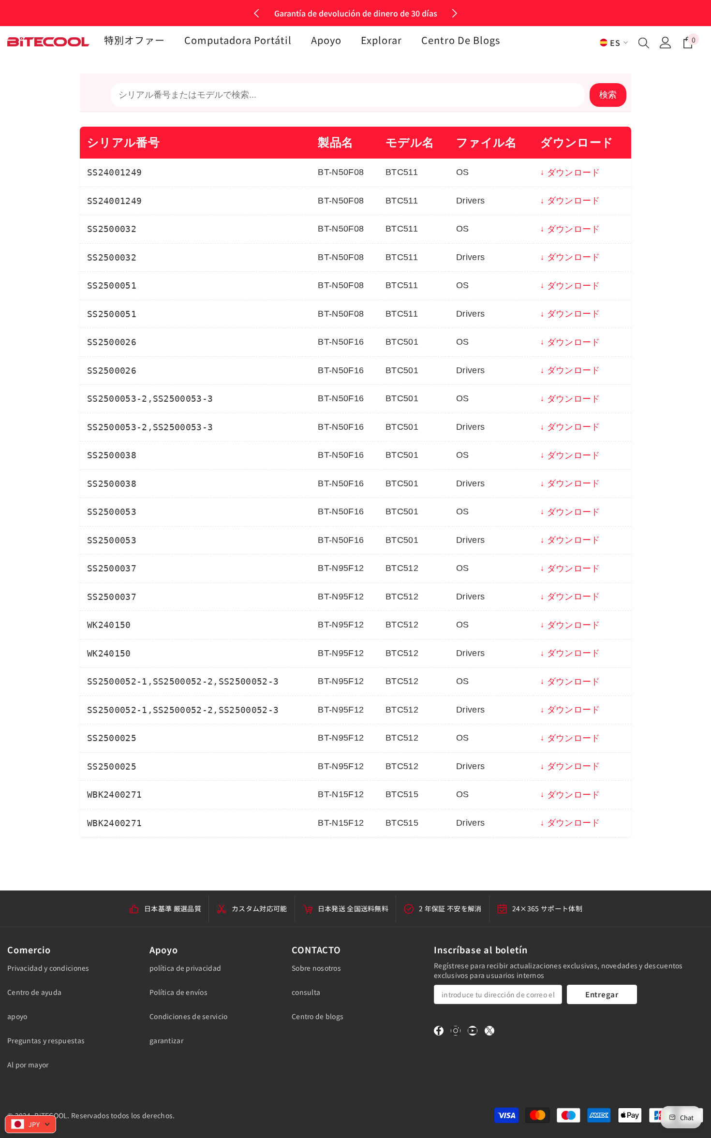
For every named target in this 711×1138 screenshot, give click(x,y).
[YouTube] (472, 1031)
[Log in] (665, 42)
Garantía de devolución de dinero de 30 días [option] (355, 13)
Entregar (602, 994)
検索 (608, 95)
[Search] (643, 42)
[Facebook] (439, 1031)
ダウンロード (573, 172)
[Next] (454, 13)
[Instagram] (455, 1031)
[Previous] (256, 13)
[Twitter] (489, 1031)
